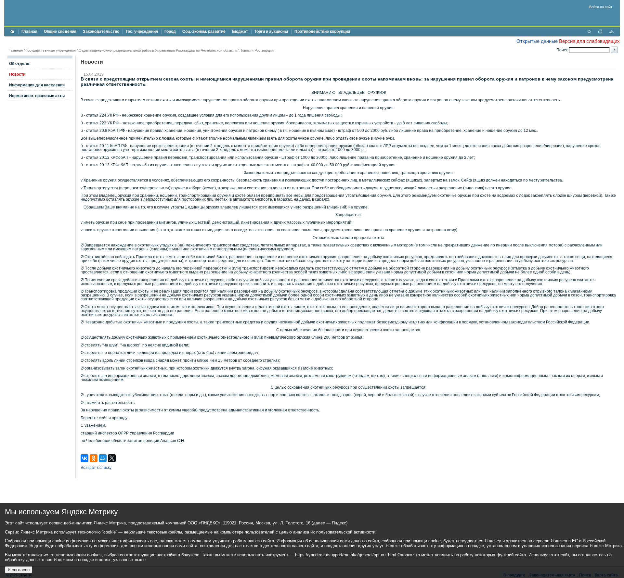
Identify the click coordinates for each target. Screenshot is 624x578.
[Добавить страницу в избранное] (589, 32)
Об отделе (19, 63)
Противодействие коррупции (322, 31)
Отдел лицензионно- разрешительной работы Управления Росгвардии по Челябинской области (158, 50)
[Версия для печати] (600, 32)
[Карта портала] (611, 32)
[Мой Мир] (103, 458)
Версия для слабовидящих (589, 41)
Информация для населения (37, 85)
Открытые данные (537, 41)
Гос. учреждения (142, 31)
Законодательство (101, 31)
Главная (29, 31)
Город (170, 31)
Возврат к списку (96, 468)
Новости (17, 74)
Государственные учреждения (51, 50)
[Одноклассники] (94, 458)
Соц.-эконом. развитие (204, 31)
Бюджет (240, 31)
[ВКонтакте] (84, 458)
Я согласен (18, 569)
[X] (112, 458)
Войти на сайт (600, 7)
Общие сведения (60, 31)
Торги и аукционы (271, 31)
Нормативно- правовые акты (37, 96)
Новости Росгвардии (257, 50)
